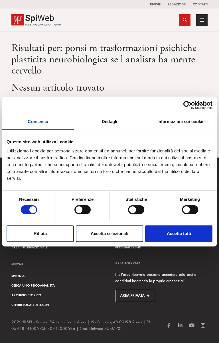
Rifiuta (40, 233)
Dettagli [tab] (109, 121)
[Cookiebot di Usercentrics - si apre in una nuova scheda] (187, 105)
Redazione (177, 4)
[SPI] (36, 19)
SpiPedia (18, 275)
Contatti (200, 4)
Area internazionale (29, 247)
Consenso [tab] (38, 121)
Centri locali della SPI (30, 305)
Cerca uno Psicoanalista (33, 285)
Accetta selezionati (109, 233)
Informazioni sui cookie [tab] (180, 121)
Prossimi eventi (128, 247)
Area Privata (132, 295)
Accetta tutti (179, 233)
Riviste (155, 4)
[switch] (82, 209)
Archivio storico (26, 295)
